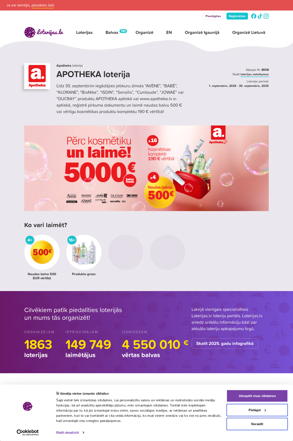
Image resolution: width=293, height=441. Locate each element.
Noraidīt (257, 424)
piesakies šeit (43, 5)
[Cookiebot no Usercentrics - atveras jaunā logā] (28, 432)
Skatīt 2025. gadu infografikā (225, 343)
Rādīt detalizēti (67, 432)
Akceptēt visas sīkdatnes (257, 396)
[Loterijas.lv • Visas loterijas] (43, 32)
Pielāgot (255, 410)
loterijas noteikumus (254, 74)
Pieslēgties (213, 16)
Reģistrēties (237, 16)
